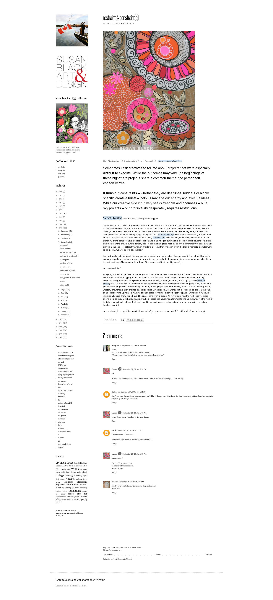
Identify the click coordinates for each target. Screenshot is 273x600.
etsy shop (61, 173)
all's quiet (61, 422)
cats (79, 472)
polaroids (75, 488)
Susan (114, 320)
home (85, 479)
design (58, 479)
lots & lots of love (65, 384)
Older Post (208, 555)
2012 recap (62, 365)
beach (85, 469)
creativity (78, 475)
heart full (61, 406)
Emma (58, 466)
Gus (66, 466)
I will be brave (65, 249)
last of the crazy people (66, 356)
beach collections (62, 472)
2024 (61, 199)
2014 (61, 224)
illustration (68, 482)
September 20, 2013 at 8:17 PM (129, 430)
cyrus (85, 476)
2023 (61, 203)
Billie (80, 463)
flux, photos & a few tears (70, 278)
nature (75, 484)
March (63, 308)
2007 (61, 337)
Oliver (58, 469)
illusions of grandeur (66, 359)
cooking (69, 475)
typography (82, 499)
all (59, 435)
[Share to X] (135, 320)
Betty (76, 463)
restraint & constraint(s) (69, 256)
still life (67, 496)
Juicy (76, 466)
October (64, 238)
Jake (71, 465)
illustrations (82, 482)
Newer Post (108, 555)
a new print (64, 260)
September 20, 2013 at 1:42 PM (134, 346)
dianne (115, 482)
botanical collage (166, 234)
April (63, 304)
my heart (61, 419)
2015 (61, 221)
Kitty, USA (116, 346)
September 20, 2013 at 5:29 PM (133, 392)
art (81, 469)
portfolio (61, 167)
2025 (61, 195)
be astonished (63, 368)
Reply (114, 359)
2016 (61, 217)
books (73, 472)
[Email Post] (122, 320)
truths (62, 281)
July (63, 293)
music (68, 484)
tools (75, 499)
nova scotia (83, 485)
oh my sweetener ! (65, 378)
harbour (79, 479)
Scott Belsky (112, 218)
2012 (61, 319)
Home (158, 555)
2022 (61, 206)
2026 (61, 192)
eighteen (61, 428)
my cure (61, 438)
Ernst (63, 466)
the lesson (62, 412)
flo (59, 400)
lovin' (60, 425)
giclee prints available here (170, 161)
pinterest (61, 177)
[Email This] (128, 320)
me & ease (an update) (68, 270)
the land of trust (66, 263)
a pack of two (65, 267)
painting (68, 488)
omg (63, 488)
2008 (61, 334)
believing (61, 394)
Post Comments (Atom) (122, 559)
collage (60, 475)
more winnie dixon (65, 371)
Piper (64, 469)
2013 (61, 228)
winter (58, 502)
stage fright (64, 285)
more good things (64, 431)
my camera (62, 381)
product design (61, 491)
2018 (61, 210)
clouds (84, 472)
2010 (61, 327)
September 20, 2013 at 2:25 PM (135, 369)
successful (62, 397)
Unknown (116, 392)
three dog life (67, 499)
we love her (64, 274)
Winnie (75, 469)
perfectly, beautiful (65, 403)
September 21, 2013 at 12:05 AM (131, 482)
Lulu (80, 466)
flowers (70, 478)
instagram (61, 170)
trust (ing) (64, 245)
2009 (61, 330)
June (63, 297)
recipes (71, 493)
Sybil (114, 430)
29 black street (64, 462)
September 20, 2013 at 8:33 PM (135, 454)
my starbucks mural (65, 352)
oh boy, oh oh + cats (68, 252)
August (64, 289)
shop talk (82, 493)
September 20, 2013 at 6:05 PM (135, 413)
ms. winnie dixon (64, 444)
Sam (68, 469)
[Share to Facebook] (138, 320)
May (63, 300)
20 (59, 441)
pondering (83, 488)
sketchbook (60, 497)
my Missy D (63, 409)
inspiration (60, 484)
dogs (63, 479)
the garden (62, 416)
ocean (58, 487)
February (64, 311)
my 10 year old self (65, 390)
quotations (75, 490)
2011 (61, 323)
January (64, 315)
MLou (85, 466)
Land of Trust (159, 237)
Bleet (85, 463)
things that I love (78, 497)
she (59, 387)
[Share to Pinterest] (142, 320)
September (65, 242)
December (65, 231)
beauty (60, 447)
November (65, 235)
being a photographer (66, 375)
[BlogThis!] (131, 320)
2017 (61, 213)
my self (61, 362)
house (58, 482)
